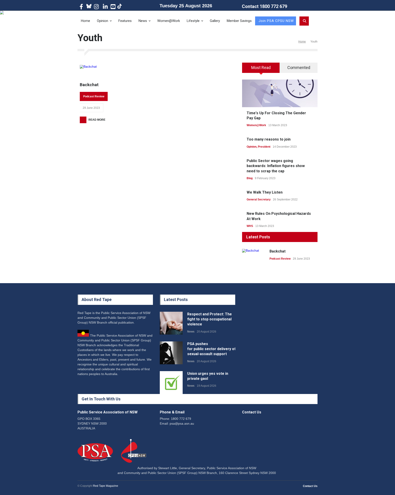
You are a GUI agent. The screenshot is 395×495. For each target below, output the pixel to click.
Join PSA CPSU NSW (276, 21)
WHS (250, 226)
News (143, 21)
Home (85, 21)
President (264, 146)
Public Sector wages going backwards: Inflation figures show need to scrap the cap (276, 166)
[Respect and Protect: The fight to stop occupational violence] (171, 323)
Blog (250, 178)
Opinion (102, 21)
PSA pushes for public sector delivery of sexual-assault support (211, 349)
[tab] (261, 69)
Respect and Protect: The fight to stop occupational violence (209, 319)
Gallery (215, 21)
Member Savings (239, 21)
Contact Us (310, 486)
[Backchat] (88, 71)
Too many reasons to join (269, 139)
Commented (298, 67)
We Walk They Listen (265, 192)
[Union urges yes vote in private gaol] (171, 382)
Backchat (89, 84)
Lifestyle (193, 21)
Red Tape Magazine (105, 485)
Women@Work (168, 21)
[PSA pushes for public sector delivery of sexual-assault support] (171, 352)
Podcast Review (93, 96)
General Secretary (259, 199)
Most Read (261, 67)
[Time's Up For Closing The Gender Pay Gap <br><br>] (280, 93)
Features (125, 21)
